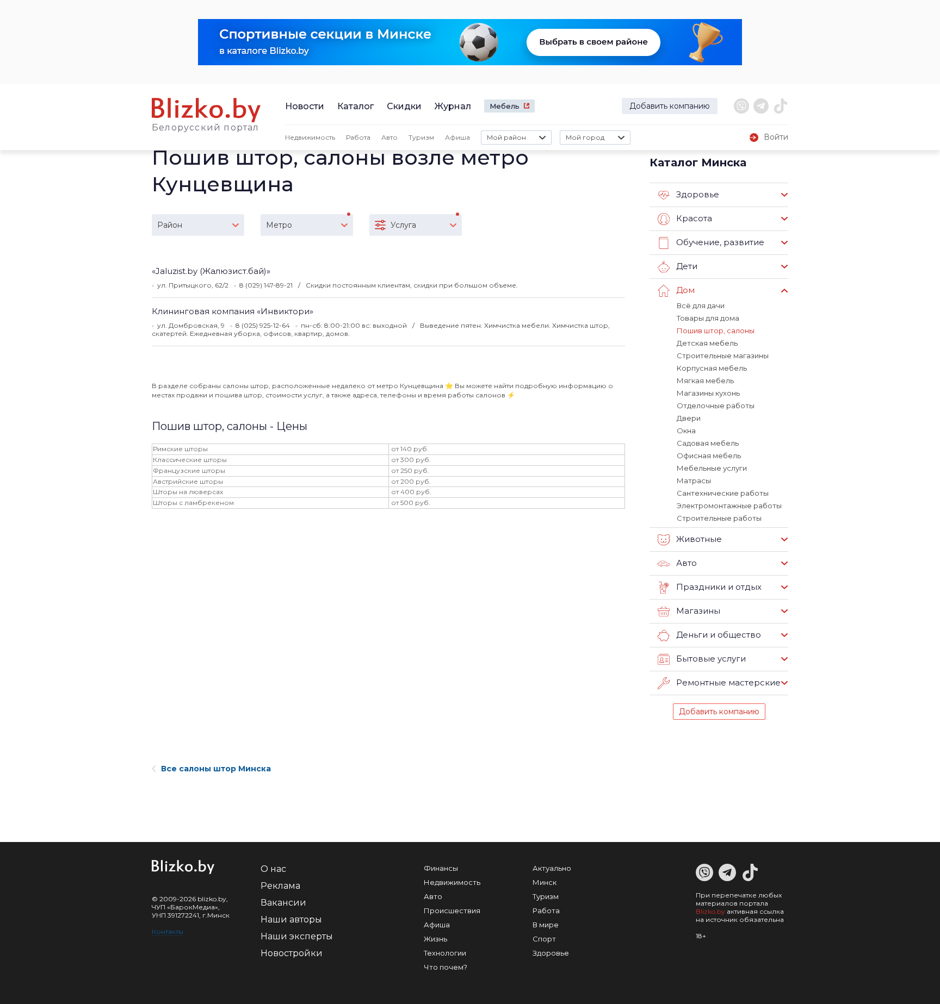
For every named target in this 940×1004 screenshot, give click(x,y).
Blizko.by (710, 911)
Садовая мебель (708, 443)
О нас (273, 869)
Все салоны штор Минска (216, 769)
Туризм (421, 137)
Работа (358, 137)
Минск (544, 882)
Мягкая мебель (705, 380)
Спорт (544, 938)
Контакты (167, 931)
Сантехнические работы (723, 493)
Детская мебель (707, 343)
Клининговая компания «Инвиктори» (232, 311)
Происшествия (452, 910)
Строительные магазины (723, 355)
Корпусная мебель (712, 368)
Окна (686, 430)
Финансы (441, 868)
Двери (689, 418)
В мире (546, 924)
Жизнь (435, 938)
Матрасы (694, 480)
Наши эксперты (297, 936)
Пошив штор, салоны (716, 330)
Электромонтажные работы (729, 505)
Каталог (355, 106)
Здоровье (551, 953)
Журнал (453, 106)
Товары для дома (708, 318)
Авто (389, 137)
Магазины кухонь (708, 393)
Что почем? (445, 967)
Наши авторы (291, 919)
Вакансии (283, 902)
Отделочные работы (716, 405)
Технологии (445, 953)
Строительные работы (719, 518)
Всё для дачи (701, 305)
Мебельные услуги (712, 468)
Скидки (404, 106)
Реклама (280, 886)
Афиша (457, 137)
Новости (304, 106)
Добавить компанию (669, 106)
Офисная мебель (709, 455)
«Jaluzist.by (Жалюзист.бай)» (211, 271)
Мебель (505, 106)
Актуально (552, 868)
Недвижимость (310, 137)
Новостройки (292, 953)
